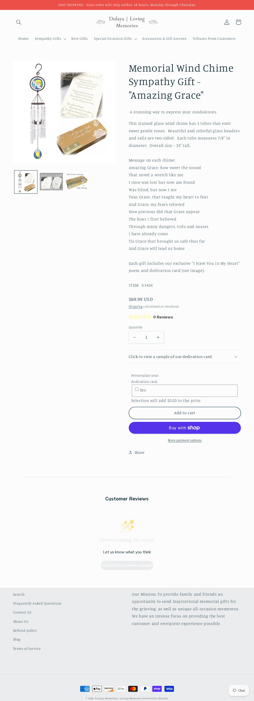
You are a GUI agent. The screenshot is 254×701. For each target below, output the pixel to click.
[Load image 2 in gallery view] (51, 182)
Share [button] (140, 452)
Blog (17, 639)
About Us (21, 621)
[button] (19, 22)
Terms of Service (27, 648)
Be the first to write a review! (127, 565)
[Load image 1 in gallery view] (25, 182)
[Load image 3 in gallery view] (76, 182)
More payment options (185, 440)
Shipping (136, 306)
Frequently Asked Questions (37, 603)
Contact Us (22, 612)
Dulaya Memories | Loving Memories (118, 698)
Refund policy (25, 630)
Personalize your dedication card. (145, 378)
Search (19, 594)
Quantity (135, 327)
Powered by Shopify (155, 698)
